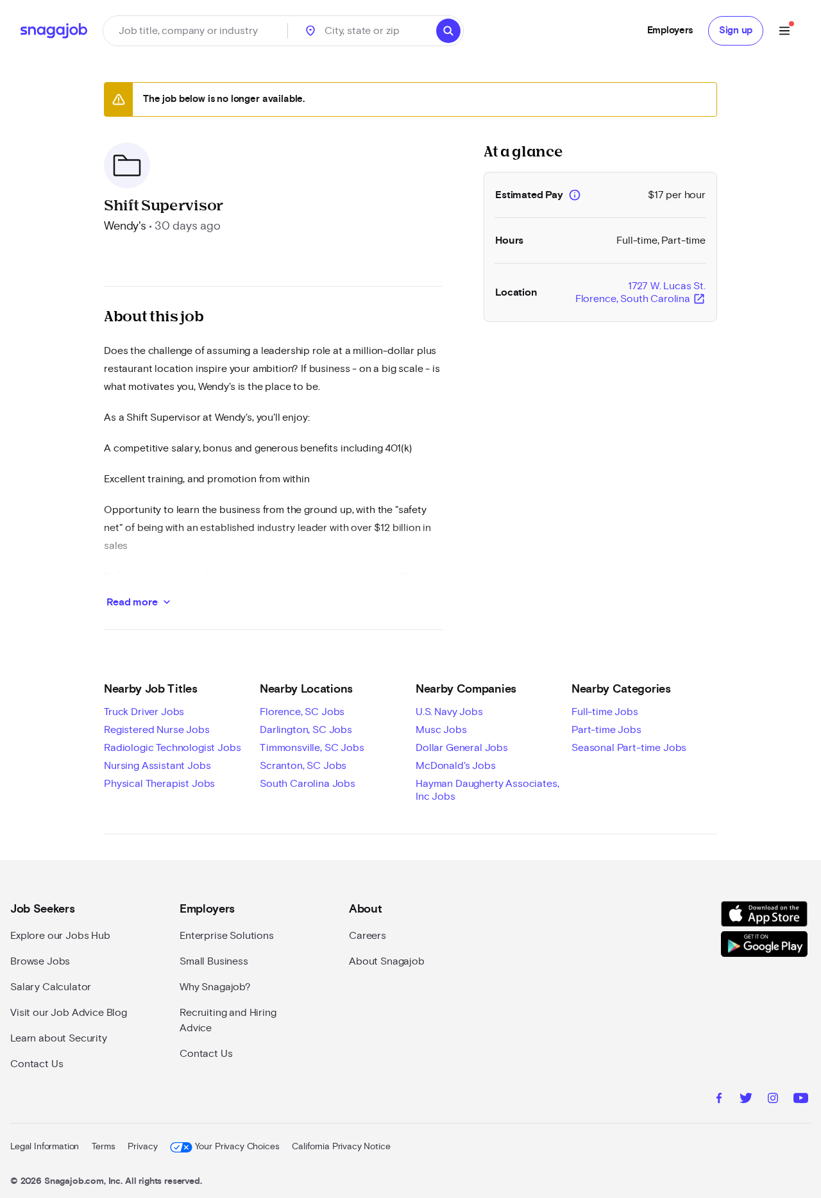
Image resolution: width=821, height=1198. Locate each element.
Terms (103, 1146)
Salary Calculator (50, 987)
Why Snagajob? (215, 987)
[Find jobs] (448, 31)
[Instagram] (773, 1100)
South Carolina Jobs (307, 784)
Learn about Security (58, 1038)
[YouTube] (800, 1100)
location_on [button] (310, 30)
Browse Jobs (40, 961)
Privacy (142, 1146)
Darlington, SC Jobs (306, 730)
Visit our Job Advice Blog (68, 1013)
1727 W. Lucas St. (640, 293)
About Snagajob (387, 961)
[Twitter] (746, 1100)
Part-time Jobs (606, 730)
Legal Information (44, 1146)
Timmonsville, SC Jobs (312, 748)
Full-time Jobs (604, 712)
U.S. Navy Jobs (449, 712)
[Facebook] (719, 1100)
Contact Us (36, 1064)
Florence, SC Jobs (302, 712)
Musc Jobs (441, 730)
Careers (367, 936)
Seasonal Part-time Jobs (628, 748)
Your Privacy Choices (237, 1146)
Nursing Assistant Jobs (157, 766)
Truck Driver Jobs (144, 712)
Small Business (214, 961)
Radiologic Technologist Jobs (172, 748)
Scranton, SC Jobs (303, 766)
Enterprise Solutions (227, 936)
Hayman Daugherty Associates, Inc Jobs (487, 790)
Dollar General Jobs (462, 748)
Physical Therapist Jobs (159, 784)
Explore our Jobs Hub (60, 936)
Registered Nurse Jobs (157, 730)
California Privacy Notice (341, 1146)
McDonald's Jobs (456, 766)
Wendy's (125, 226)
